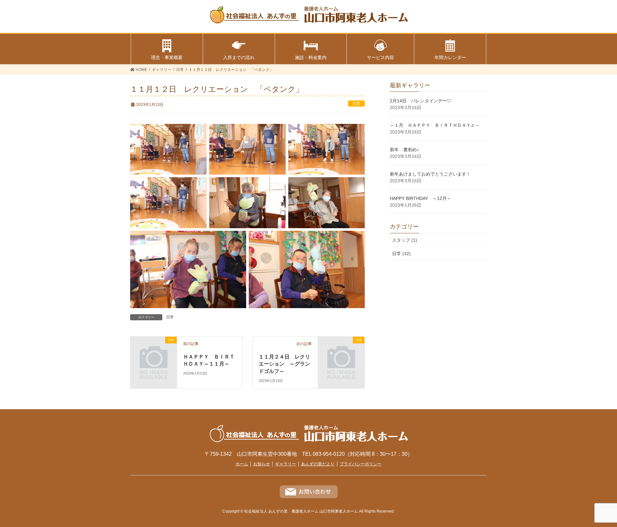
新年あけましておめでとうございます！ (430, 174)
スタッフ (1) (404, 240)
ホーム (242, 464)
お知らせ (261, 464)
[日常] (153, 350)
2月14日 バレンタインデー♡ (421, 100)
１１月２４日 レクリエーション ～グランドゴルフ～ (284, 364)
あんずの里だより (318, 464)
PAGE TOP (591, 505)
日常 (356, 103)
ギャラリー (285, 464)
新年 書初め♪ (404, 149)
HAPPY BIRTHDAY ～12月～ (420, 198)
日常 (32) (401, 253)
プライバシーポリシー (360, 464)
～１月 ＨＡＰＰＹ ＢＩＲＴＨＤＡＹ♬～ (435, 125)
